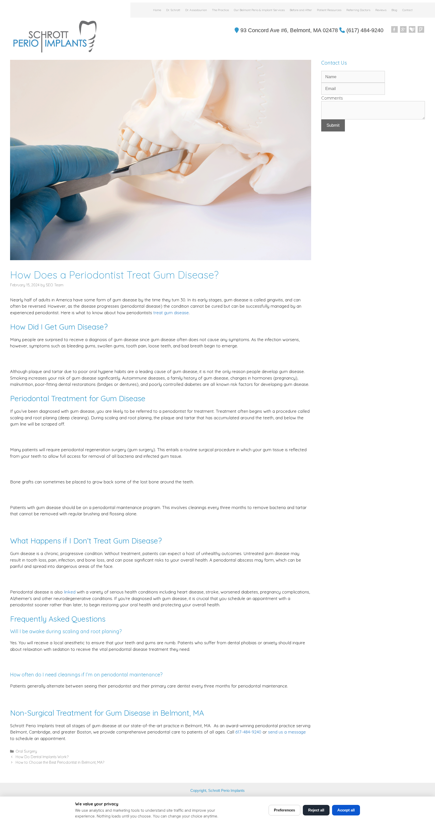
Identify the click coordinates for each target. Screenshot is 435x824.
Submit (333, 125)
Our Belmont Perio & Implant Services (259, 10)
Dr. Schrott (173, 10)
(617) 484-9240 (364, 30)
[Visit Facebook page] (394, 29)
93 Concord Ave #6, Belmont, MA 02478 (288, 30)
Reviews (380, 10)
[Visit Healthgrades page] (412, 29)
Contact (407, 10)
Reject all (316, 810)
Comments (332, 98)
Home (157, 10)
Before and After (301, 10)
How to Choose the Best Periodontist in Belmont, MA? (60, 762)
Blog (394, 10)
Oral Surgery (26, 751)
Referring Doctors (358, 10)
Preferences (284, 810)
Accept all (346, 810)
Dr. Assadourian (196, 10)
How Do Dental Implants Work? (42, 757)
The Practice (220, 10)
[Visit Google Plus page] (403, 29)
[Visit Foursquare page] (421, 29)
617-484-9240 (248, 732)
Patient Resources (329, 10)
